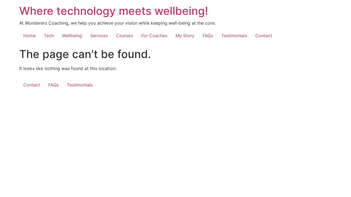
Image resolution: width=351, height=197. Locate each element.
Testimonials (234, 35)
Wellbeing (72, 35)
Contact (263, 35)
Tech (49, 35)
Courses (124, 35)
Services (99, 35)
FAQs (208, 35)
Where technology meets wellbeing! (113, 11)
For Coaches (154, 35)
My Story (185, 35)
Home (29, 35)
